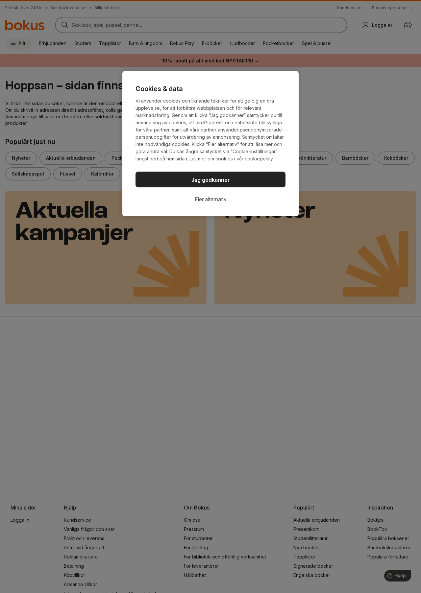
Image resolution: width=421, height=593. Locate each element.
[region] (210, 143)
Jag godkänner (210, 180)
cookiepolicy (259, 158)
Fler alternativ (211, 199)
